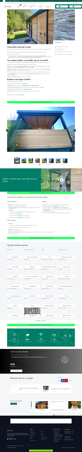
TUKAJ (18, 76)
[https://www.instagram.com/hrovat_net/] (70, 380)
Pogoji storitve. (32, 445)
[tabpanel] (17, 160)
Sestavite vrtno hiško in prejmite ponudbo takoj (40, 102)
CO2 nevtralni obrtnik (15, 370)
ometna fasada (19, 211)
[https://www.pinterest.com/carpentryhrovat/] (66, 380)
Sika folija (55, 206)
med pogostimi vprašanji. (27, 89)
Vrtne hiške (19, 6)
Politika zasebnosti (26, 445)
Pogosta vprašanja (43, 439)
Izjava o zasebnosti (68, 447)
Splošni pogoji (73, 447)
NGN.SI (15, 447)
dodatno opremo (24, 83)
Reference (48, 6)
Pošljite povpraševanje (44, 437)
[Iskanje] (52, 6)
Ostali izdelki (40, 6)
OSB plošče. (56, 207)
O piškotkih (63, 447)
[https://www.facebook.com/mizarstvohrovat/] (62, 380)
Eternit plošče (19, 215)
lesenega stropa (65, 207)
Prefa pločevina (19, 217)
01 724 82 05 (56, 440)
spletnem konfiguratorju (26, 85)
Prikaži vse (13, 403)
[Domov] (7, 6)
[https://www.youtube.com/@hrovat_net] (59, 380)
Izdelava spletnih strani (10, 447)
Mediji (42, 431)
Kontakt (42, 436)
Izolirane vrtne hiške (33, 6)
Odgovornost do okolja (33, 440)
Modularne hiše (25, 6)
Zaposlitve (42, 434)
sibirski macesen (19, 213)
